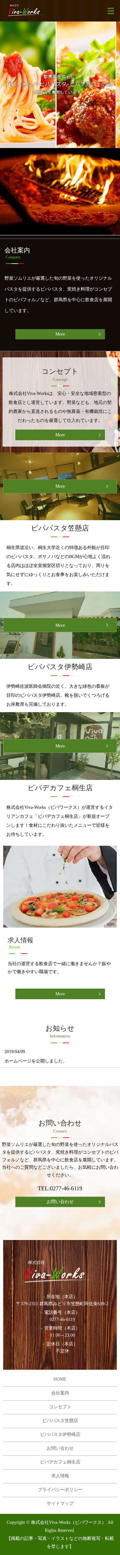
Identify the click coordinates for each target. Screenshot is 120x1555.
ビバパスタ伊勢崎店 (60, 1434)
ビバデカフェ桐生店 (60, 1462)
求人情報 (60, 1475)
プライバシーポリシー (60, 1489)
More (60, 334)
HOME (60, 1379)
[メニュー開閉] (111, 11)
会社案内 (60, 1393)
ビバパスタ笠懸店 (60, 1420)
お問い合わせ (60, 1201)
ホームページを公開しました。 (35, 1061)
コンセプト (60, 1406)
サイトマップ (60, 1503)
